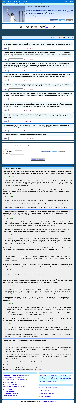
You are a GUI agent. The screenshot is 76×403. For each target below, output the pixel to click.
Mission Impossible (9, 381)
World (52, 375)
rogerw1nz (41, 16)
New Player (65, 1)
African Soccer (63, 380)
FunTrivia (46, 396)
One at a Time (54, 37)
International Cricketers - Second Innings (14, 375)
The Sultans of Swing (10, 382)
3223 (47, 27)
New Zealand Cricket (44, 380)
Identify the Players (10, 393)
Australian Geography (50, 377)
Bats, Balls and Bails (10, 395)
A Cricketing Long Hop (10, 388)
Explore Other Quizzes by (49, 387)
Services (25, 1)
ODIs (49, 378)
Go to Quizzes (46, 390)
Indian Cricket (59, 378)
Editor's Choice (42, 375)
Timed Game (69, 37)
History (56, 375)
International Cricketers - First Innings (14, 379)
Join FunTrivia (16, 3)
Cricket (60, 375)
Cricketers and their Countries (12, 377)
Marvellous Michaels (10, 391)
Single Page (62, 37)
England (65, 375)
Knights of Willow (9, 389)
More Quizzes (48, 393)
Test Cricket (59, 377)
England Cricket (67, 378)
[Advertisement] (38, 32)
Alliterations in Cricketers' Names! (13, 386)
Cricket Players (66, 377)
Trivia (20, 1)
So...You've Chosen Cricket (11, 384)
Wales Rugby (49, 381)
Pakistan (55, 381)
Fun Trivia (8, 1)
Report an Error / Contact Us (49, 401)
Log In (71, 1)
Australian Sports (43, 378)
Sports (48, 375)
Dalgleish (26, 367)
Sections (15, 1)
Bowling (53, 378)
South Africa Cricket (54, 380)
